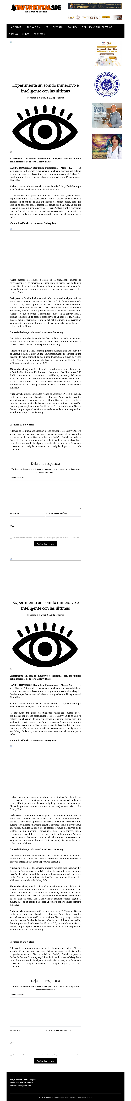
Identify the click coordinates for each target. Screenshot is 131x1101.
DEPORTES (58, 27)
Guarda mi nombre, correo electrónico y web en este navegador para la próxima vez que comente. (46, 538)
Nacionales (16, 27)
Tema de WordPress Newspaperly (78, 1097)
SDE (46, 27)
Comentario (17, 477)
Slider (25, 34)
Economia (39, 34)
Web (12, 525)
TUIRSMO (13, 34)
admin (61, 97)
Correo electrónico (58, 513)
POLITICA (73, 27)
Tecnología (33, 27)
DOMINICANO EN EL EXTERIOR (97, 27)
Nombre (15, 513)
